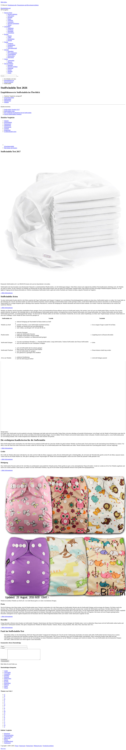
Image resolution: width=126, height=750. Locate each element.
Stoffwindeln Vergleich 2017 (12, 109)
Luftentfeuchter (8, 736)
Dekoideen (10, 51)
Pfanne (6, 739)
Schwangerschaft (12, 48)
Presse (16, 745)
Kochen (6, 34)
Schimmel (10, 20)
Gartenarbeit (11, 60)
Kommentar (4, 659)
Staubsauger (7, 743)
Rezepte (10, 40)
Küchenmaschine (8, 735)
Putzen (9, 19)
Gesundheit (7, 26)
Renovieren (11, 57)
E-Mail (2, 648)
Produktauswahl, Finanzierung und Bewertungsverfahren (23, 5)
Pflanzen (10, 62)
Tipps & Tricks (8, 12)
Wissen (9, 25)
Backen (10, 36)
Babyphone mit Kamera (10, 148)
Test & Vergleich (8, 63)
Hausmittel (10, 31)
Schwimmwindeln (9, 97)
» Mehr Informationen (7, 293)
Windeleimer (7, 100)
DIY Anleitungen (12, 53)
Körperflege (11, 32)
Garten (6, 59)
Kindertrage (7, 130)
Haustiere (10, 46)
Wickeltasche (7, 127)
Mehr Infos (4, 2)
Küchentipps (11, 39)
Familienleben (11, 45)
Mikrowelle (7, 738)
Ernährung (10, 29)
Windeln (6, 102)
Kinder (9, 73)
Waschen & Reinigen (13, 23)
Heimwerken (11, 56)
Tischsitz (6, 128)
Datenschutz (29, 745)
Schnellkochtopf (8, 741)
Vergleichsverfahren (48, 745)
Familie (6, 42)
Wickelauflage (8, 122)
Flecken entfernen (12, 14)
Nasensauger (7, 124)
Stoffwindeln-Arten (9, 111)
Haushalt (10, 17)
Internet (6, 680)
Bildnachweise (38, 745)
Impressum (22, 745)
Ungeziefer (11, 22)
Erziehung (10, 43)
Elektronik (10, 68)
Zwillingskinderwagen (10, 131)
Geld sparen (11, 16)
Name (2, 646)
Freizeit (10, 69)
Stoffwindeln (7, 99)
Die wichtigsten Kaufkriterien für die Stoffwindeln (17, 112)
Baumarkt (10, 65)
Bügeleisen (7, 733)
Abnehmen (11, 28)
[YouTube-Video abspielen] (63, 396)
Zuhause (6, 49)
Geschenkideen (12, 54)
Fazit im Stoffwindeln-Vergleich (12, 114)
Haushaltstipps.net (9, 80)
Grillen (9, 37)
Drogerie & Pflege (12, 66)
